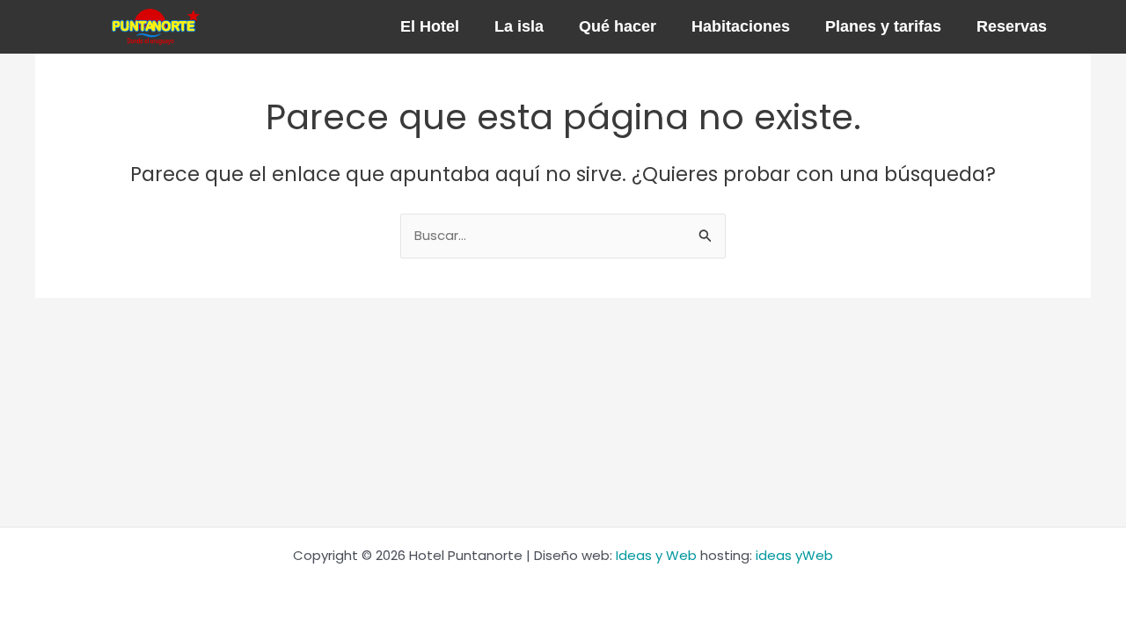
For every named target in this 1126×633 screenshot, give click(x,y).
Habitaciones (740, 26)
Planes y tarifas (883, 26)
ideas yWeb (794, 555)
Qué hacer (617, 26)
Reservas (1011, 26)
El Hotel (429, 26)
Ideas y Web (656, 555)
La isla (519, 26)
